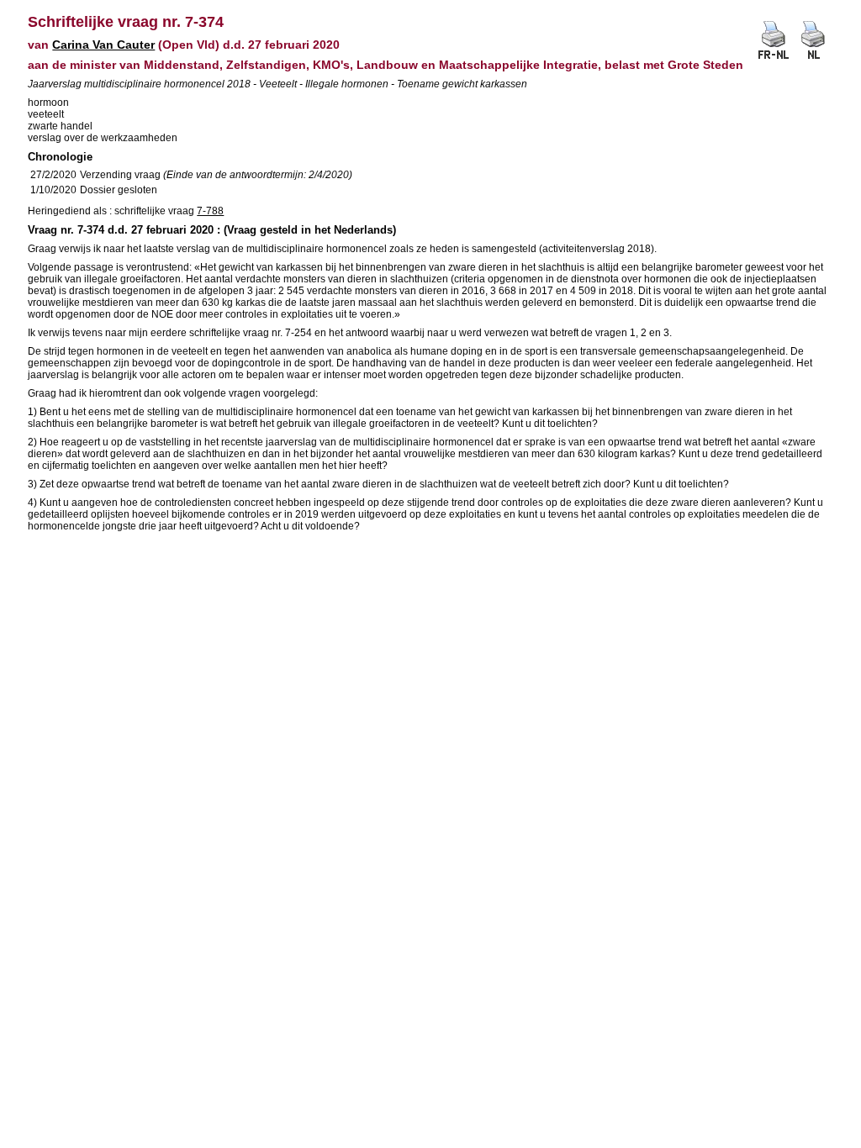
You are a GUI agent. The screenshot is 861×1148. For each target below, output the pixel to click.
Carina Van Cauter (103, 44)
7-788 (210, 211)
